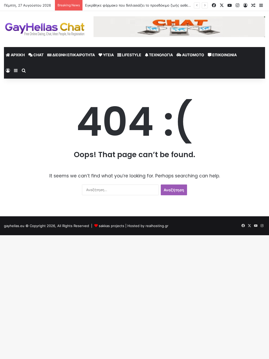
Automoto (192, 55)
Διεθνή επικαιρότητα (73, 55)
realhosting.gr (157, 226)
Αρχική (17, 55)
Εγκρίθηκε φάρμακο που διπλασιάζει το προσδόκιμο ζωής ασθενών (140, 5)
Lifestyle (131, 55)
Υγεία (108, 55)
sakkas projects (111, 226)
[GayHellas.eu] (45, 29)
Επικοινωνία (224, 55)
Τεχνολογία (160, 55)
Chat (38, 55)
